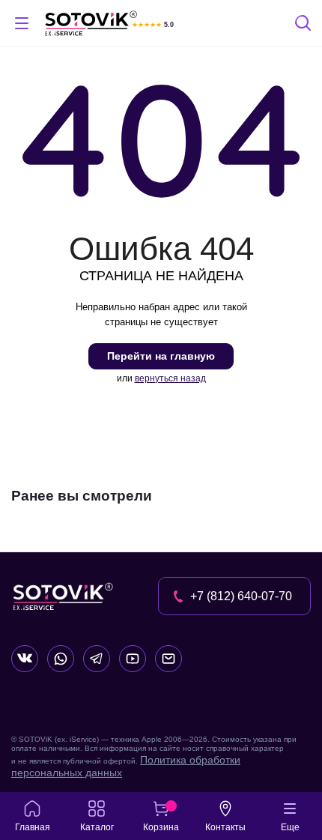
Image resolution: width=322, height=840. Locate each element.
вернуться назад (170, 378)
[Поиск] (304, 25)
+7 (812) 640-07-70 (241, 596)
